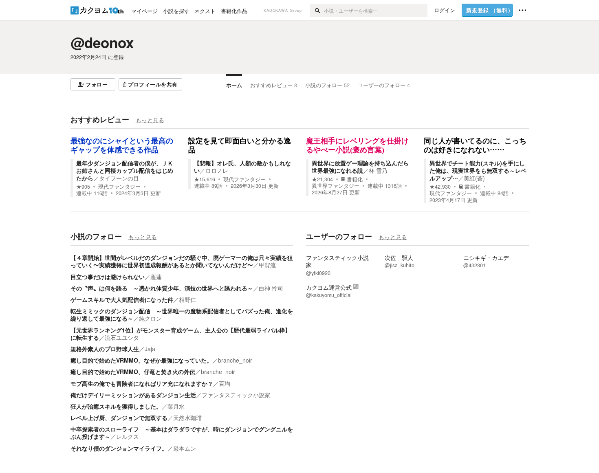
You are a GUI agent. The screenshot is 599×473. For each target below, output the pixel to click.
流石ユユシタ (122, 337)
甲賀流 (267, 265)
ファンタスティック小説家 (236, 395)
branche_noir (235, 360)
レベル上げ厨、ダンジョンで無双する (118, 418)
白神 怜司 (271, 288)
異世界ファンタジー (335, 185)
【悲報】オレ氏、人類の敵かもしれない (242, 166)
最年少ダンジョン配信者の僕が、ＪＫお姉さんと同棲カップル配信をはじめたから (124, 170)
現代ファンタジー (119, 186)
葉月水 (176, 406)
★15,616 (204, 179)
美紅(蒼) (474, 178)
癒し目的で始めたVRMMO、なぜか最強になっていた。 (141, 360)
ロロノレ (216, 170)
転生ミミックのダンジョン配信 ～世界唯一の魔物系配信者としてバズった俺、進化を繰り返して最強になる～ (181, 314)
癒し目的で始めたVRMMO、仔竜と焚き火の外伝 (132, 371)
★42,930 (440, 186)
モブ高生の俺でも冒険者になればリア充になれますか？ (141, 383)
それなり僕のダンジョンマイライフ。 (118, 448)
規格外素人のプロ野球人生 (104, 349)
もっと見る (150, 120)
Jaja (150, 349)
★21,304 (322, 179)
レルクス (127, 436)
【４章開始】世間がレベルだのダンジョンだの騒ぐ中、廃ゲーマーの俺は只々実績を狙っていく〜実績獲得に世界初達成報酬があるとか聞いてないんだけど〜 (181, 261)
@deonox (102, 42)
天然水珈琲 (187, 418)
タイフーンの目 (119, 178)
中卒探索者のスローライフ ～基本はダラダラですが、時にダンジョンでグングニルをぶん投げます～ (181, 432)
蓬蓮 (156, 277)
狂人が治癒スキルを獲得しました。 (116, 406)
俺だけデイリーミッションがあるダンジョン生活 (133, 395)
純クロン (150, 318)
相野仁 (187, 299)
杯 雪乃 (378, 170)
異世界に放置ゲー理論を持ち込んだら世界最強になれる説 (360, 166)
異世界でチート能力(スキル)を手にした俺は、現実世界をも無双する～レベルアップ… (477, 170)
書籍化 (355, 179)
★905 (83, 186)
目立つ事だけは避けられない (107, 277)
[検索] (317, 10)
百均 (224, 383)
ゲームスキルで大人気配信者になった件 (121, 299)
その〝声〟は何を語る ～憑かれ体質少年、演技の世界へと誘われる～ (161, 288)
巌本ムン (184, 448)
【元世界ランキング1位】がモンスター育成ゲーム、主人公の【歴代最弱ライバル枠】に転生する (180, 333)
